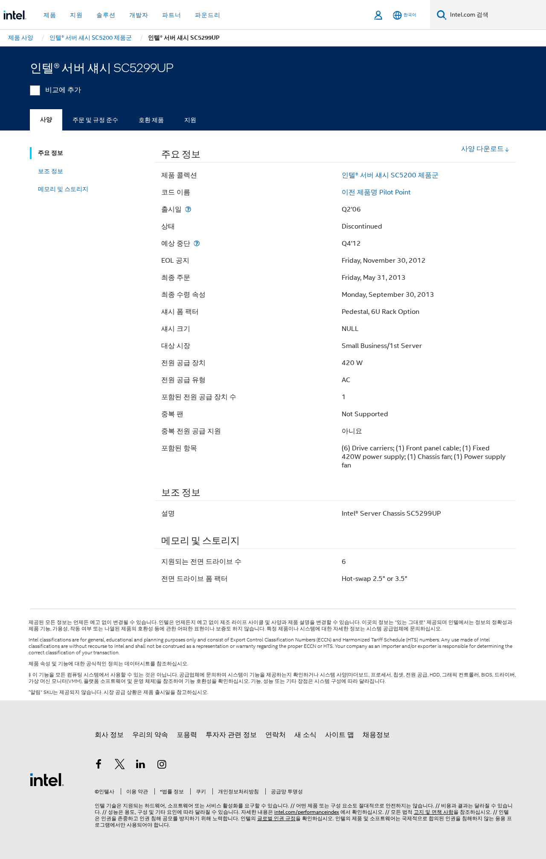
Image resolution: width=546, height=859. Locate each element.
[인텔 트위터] (120, 765)
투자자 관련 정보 (231, 735)
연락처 (275, 735)
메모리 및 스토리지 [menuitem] (63, 189)
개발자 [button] (138, 15)
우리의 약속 (150, 735)
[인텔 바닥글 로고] (47, 779)
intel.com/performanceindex (306, 812)
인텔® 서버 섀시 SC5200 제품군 (390, 175)
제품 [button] (50, 15)
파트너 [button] (171, 15)
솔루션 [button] (106, 15)
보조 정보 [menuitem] (50, 171)
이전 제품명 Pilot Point (376, 192)
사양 (46, 120)
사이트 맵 (339, 735)
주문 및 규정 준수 (95, 120)
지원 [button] (76, 15)
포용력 (187, 735)
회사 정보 (109, 735)
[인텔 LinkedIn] (141, 765)
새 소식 (305, 735)
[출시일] (188, 209)
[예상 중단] (196, 243)
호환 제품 (151, 120)
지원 (190, 120)
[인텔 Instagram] (162, 765)
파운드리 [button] (208, 15)
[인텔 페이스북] (98, 765)
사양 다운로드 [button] (482, 149)
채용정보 (376, 735)
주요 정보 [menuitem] (50, 153)
